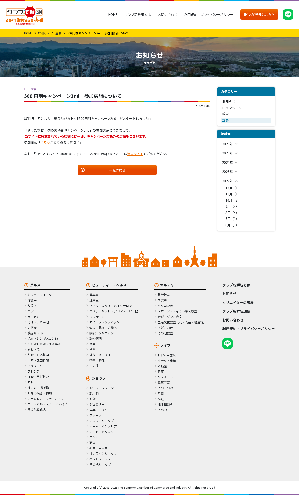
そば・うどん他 (38, 322)
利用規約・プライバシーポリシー (208, 14)
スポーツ (95, 415)
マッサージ (97, 316)
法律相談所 (165, 404)
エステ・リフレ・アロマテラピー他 (113, 311)
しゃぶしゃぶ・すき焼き (44, 344)
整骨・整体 (97, 360)
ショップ (99, 378)
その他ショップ (100, 464)
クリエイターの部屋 (238, 302)
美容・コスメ (98, 410)
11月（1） (233, 194)
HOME (112, 14)
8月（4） (232, 212)
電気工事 (164, 382)
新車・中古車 (98, 448)
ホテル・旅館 (167, 360)
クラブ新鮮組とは (138, 14)
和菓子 (32, 305)
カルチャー (169, 284)
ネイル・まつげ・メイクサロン (110, 305)
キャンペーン (232, 107)
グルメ (35, 284)
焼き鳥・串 (35, 333)
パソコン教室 (167, 305)
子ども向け (165, 327)
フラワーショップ (101, 420)
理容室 (94, 300)
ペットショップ (100, 459)
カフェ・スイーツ (40, 294)
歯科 (92, 349)
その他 (94, 365)
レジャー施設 (167, 355)
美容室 (94, 294)
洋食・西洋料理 (38, 376)
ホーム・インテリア (103, 426)
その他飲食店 (37, 409)
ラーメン (33, 316)
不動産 (162, 366)
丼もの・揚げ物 (38, 387)
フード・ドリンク (101, 431)
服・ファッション (101, 388)
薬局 (92, 344)
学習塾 (162, 300)
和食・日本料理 (38, 355)
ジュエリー (96, 404)
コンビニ (95, 437)
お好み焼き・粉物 (40, 393)
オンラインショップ (103, 453)
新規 (225, 113)
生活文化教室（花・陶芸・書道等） (182, 322)
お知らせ (44, 33)
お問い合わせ (167, 14)
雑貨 (92, 399)
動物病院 (95, 338)
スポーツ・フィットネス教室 (177, 311)
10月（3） (233, 200)
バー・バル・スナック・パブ (47, 404)
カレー (32, 382)
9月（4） (232, 206)
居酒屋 (32, 327)
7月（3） (232, 218)
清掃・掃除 (165, 388)
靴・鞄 (94, 393)
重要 (58, 33)
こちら (45, 142)
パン (31, 311)
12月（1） (233, 187)
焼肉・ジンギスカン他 (43, 338)
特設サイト (135, 153)
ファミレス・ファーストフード (49, 398)
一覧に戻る (117, 170)
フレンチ (34, 371)
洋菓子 (32, 300)
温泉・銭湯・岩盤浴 (103, 327)
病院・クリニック (101, 333)
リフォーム (165, 377)
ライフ (165, 345)
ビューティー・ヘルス (109, 284)
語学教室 (164, 294)
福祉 (161, 399)
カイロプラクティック (104, 322)
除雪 (161, 393)
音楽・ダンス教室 (170, 316)
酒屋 (92, 442)
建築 (161, 371)
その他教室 (165, 333)
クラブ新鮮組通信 (236, 311)
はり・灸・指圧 (100, 355)
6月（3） (232, 225)
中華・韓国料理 (38, 360)
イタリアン (35, 365)
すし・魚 (34, 349)
